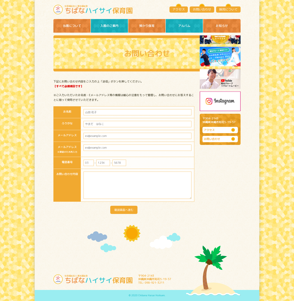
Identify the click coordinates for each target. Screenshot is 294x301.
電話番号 (67, 162)
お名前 (67, 111)
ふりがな (67, 123)
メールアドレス (67, 135)
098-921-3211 (154, 283)
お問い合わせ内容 (67, 174)
